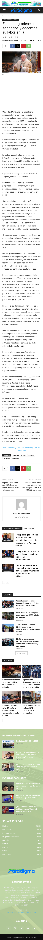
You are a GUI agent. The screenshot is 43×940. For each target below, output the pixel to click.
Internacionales (13, 16)
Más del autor (29, 529)
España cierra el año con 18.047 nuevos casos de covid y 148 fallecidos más (10, 486)
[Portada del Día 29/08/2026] (8, 744)
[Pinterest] (23, 46)
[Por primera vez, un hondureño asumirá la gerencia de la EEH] (8, 798)
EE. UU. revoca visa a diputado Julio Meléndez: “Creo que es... (28, 766)
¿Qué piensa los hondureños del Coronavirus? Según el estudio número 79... (27, 809)
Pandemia (6, 458)
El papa (23, 455)
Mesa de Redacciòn (11, 40)
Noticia (16, 19)
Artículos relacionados (12, 529)
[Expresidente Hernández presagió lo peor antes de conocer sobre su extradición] (31, 671)
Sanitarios (15, 458)
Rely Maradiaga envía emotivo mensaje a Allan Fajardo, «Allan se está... (28, 786)
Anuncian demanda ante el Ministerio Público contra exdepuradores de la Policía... (10, 710)
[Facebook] (12, 46)
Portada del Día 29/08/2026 (27, 741)
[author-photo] (21, 510)
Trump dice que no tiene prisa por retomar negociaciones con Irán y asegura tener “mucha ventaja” (27, 540)
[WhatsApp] (28, 46)
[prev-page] (3, 582)
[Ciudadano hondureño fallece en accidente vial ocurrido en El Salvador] (11, 671)
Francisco (31, 455)
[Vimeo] (21, 928)
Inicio (4, 16)
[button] (4, 10)
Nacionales (26, 677)
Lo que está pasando (9, 677)
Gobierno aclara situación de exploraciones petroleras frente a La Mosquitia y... (27, 754)
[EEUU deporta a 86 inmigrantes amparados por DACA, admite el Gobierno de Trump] (8, 616)
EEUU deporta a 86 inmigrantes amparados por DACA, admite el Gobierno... (28, 615)
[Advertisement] (21, 93)
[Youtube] (34, 928)
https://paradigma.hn (21, 517)
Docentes (16, 455)
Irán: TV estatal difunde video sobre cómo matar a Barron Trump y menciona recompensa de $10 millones (28, 570)
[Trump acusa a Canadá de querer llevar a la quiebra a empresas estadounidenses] (8, 554)
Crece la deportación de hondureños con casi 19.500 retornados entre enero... (27, 603)
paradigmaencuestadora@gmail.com (21, 912)
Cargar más (21, 653)
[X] (17, 46)
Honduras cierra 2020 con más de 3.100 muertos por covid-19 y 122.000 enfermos (31, 486)
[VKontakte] (28, 928)
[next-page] (7, 582)
